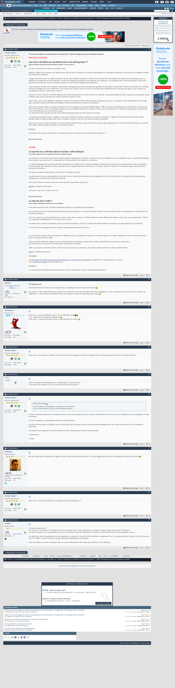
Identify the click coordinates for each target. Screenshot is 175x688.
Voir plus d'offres (103, 603)
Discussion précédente (69, 566)
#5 (149, 374)
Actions (17, 13)
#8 (149, 492)
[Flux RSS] (165, 8)
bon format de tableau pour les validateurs (20, 629)
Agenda (44, 13)
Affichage (145, 45)
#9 (149, 520)
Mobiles (104, 5)
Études (93, 2)
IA (40, 5)
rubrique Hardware (40, 262)
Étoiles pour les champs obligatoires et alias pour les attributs (26, 619)
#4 (149, 347)
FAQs (46, 556)
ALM (45, 5)
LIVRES (69, 8)
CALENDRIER (113, 556)
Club (109, 2)
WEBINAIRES (60, 8)
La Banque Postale (55, 601)
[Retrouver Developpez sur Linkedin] (173, 8)
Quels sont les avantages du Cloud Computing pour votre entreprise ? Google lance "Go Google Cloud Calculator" (45, 610)
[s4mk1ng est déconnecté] (15, 465)
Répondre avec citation (132, 275)
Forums (31, 2)
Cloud (36, 5)
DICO (112, 8)
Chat (64, 2)
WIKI (107, 8)
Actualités (50, 18)
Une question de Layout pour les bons (18, 624)
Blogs (57, 2)
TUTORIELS (46, 8)
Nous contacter (124, 643)
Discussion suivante (86, 566)
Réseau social (28, 13)
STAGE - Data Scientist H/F (53, 590)
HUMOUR (119, 8)
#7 (149, 448)
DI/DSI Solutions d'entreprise (21, 5)
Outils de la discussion (132, 45)
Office (97, 5)
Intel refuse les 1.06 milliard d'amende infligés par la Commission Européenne (61, 260)
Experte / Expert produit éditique (56, 599)
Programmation (81, 5)
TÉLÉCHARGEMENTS (81, 8)
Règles (56, 13)
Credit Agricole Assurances (60, 592)
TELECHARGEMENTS (64, 556)
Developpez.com (135, 643)
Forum (9, 18)
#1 (149, 49)
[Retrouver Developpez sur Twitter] (168, 8)
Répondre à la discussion (15, 25)
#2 (149, 279)
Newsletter (74, 2)
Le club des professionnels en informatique (29, 18)
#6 (149, 394)
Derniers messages (7, 13)
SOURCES (93, 8)
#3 (149, 306)
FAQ (50, 2)
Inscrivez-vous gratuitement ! (46, 11)
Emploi (85, 2)
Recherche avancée (167, 13)
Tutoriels (42, 2)
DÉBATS (101, 8)
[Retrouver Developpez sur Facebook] (170, 8)
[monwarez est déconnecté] (15, 324)
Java (59, 5)
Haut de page (145, 643)
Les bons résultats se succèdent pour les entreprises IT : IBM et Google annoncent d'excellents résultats (56, 29)
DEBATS (93, 556)
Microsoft (52, 5)
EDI (73, 5)
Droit (101, 2)
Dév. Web (66, 5)
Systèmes (112, 5)
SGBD (91, 5)
